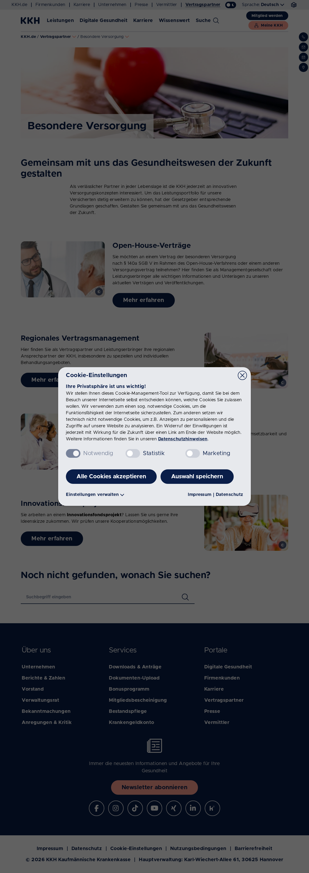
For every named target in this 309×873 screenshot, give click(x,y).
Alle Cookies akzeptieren (111, 476)
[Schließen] (242, 375)
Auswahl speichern (197, 476)
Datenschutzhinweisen (183, 439)
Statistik (154, 453)
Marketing (216, 453)
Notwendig (98, 453)
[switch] (133, 453)
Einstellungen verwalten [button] (92, 495)
